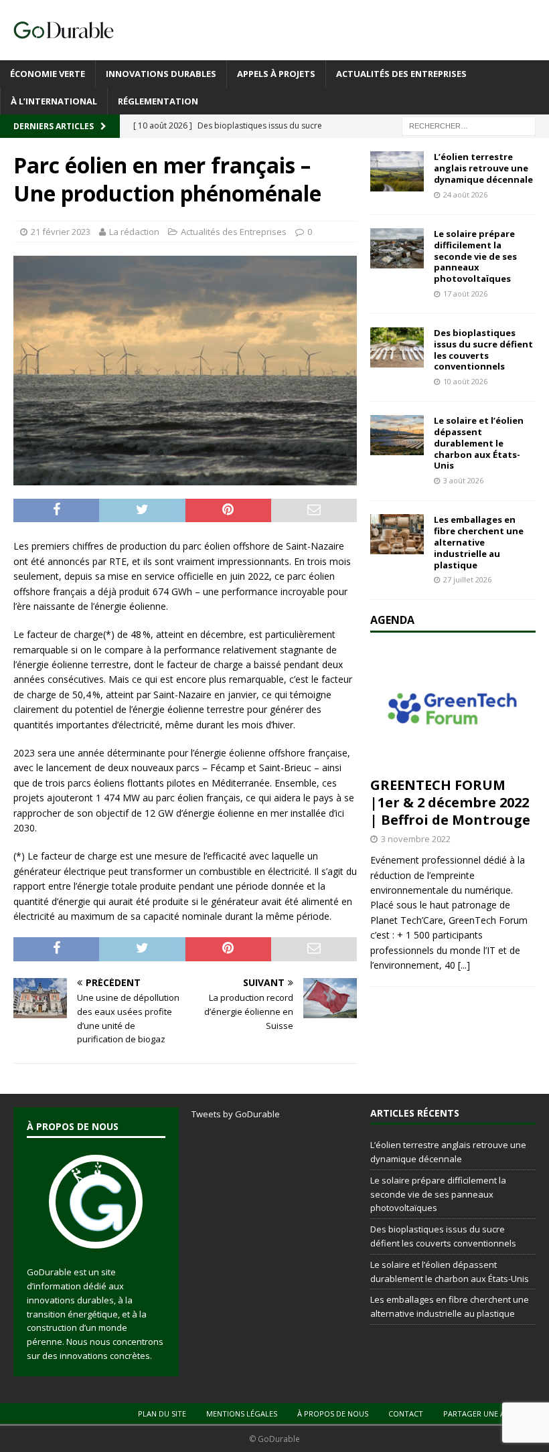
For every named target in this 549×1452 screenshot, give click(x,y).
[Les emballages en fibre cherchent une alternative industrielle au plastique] (397, 534)
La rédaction (134, 232)
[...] (464, 965)
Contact (405, 1413)
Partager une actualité (491, 1413)
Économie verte (47, 74)
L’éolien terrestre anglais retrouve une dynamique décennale (483, 168)
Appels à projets (276, 74)
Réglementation (158, 101)
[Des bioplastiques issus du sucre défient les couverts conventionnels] (397, 347)
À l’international (54, 101)
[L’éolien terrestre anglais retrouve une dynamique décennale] (397, 171)
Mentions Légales (241, 1413)
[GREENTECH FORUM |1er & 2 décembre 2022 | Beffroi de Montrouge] (453, 708)
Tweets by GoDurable (235, 1114)
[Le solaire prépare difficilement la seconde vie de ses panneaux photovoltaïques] (397, 248)
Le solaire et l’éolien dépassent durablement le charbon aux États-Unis (479, 443)
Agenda (392, 620)
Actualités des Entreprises (401, 74)
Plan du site (162, 1413)
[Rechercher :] (469, 125)
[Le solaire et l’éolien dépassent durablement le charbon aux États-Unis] (397, 435)
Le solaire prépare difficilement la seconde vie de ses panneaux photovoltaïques (475, 256)
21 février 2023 (60, 232)
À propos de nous (332, 1413)
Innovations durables (161, 74)
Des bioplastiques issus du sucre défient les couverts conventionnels (483, 350)
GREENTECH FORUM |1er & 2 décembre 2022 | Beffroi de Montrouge (450, 802)
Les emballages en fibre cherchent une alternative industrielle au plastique (479, 542)
